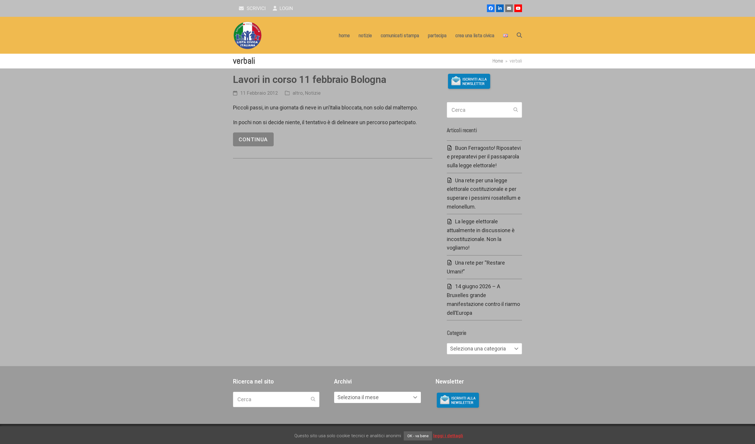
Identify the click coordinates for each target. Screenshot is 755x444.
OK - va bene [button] (418, 436)
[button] (519, 35)
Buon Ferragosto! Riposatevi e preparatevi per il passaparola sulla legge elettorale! (484, 156)
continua (253, 139)
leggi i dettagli (448, 435)
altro (298, 93)
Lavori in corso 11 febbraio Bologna (309, 79)
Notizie (313, 93)
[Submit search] (515, 110)
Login (285, 8)
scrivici (255, 8)
